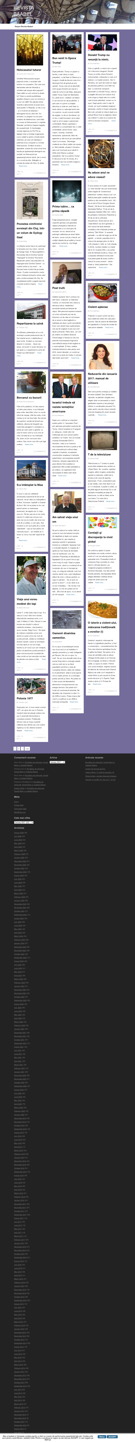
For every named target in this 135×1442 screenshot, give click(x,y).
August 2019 (19, 1132)
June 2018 (18, 1182)
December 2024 (20, 904)
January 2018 (19, 1200)
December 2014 (20, 1332)
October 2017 (19, 1211)
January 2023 (19, 986)
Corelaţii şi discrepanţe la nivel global (100, 537)
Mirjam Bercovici (24, 608)
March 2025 (18, 893)
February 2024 (19, 939)
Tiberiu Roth (94, 181)
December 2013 (20, 1375)
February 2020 (19, 1111)
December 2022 (20, 989)
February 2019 (19, 1154)
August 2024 (19, 918)
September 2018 (20, 1171)
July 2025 (17, 879)
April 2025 (18, 889)
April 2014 (18, 1361)
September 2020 (20, 1086)
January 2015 (19, 1329)
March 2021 (18, 1064)
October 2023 (19, 954)
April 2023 (18, 975)
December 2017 (20, 1204)
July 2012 (17, 1432)
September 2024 (20, 914)
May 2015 (18, 1314)
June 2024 (18, 925)
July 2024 (17, 922)
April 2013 (18, 1400)
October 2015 (19, 1296)
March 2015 (18, 1322)
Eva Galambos (95, 63)
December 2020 (20, 1075)
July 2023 (17, 964)
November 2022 (20, 993)
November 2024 (20, 907)
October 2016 (19, 1254)
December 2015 (20, 1289)
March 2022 (18, 1022)
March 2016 (18, 1279)
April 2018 (18, 1189)
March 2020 (18, 1107)
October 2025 (19, 868)
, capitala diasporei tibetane (100, 776)
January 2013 (19, 1411)
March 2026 (18, 850)
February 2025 (19, 897)
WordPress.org (19, 812)
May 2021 (18, 1057)
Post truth (58, 288)
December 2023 (20, 947)
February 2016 (19, 1282)
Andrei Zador (23, 241)
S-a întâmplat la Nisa (30, 485)
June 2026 (18, 839)
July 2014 (17, 1350)
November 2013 (20, 1379)
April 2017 (18, 1232)
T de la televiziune (99, 454)
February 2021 (19, 1068)
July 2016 (17, 1264)
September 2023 (20, 957)
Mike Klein (57, 67)
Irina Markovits (95, 387)
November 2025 (20, 864)
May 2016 (18, 1271)
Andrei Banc (58, 642)
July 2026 (17, 836)
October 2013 (19, 1382)
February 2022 (19, 1025)
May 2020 (18, 1100)
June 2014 (18, 1354)
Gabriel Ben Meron (60, 292)
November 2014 (20, 1336)
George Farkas (95, 546)
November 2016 (20, 1250)
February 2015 (19, 1325)
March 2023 (18, 979)
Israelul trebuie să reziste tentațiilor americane (63, 406)
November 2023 (20, 950)
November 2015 (20, 1293)
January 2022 (19, 1029)
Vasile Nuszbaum (60, 526)
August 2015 (19, 1304)
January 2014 (19, 1371)
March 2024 (18, 936)
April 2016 (18, 1275)
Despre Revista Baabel (24, 26)
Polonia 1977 (25, 698)
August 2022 (19, 1004)
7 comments (111, 508)
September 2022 (20, 1000)
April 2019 (18, 1147)
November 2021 (20, 1036)
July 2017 (17, 1221)
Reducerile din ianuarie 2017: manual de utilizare (102, 378)
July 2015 (17, 1307)
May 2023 (18, 972)
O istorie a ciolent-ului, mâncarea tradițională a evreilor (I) (102, 627)
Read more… (23, 166)
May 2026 (18, 843)
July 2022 (17, 1007)
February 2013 (19, 1407)
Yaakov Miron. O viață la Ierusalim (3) (99, 772)
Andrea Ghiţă (58, 215)
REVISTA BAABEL (23, 10)
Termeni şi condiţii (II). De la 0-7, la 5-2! (100, 779)
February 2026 (19, 854)
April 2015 (18, 1318)
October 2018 (19, 1168)
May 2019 (18, 1143)
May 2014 (18, 1357)
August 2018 (19, 1175)
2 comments (40, 294)
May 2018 (18, 1186)
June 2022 (18, 1011)
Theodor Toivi (23, 327)
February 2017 (19, 1239)
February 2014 (19, 1368)
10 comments (74, 171)
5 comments (111, 130)
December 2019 (20, 1118)
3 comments (40, 451)
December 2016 (20, 1246)
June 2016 (18, 1268)
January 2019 (19, 1157)
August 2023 (19, 961)
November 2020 (20, 1079)
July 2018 (17, 1179)
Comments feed (20, 808)
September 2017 (20, 1214)
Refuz (102, 1436)
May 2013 (18, 1396)
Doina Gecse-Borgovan (26, 402)
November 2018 (20, 1164)
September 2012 (20, 1425)
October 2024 (19, 911)
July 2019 (17, 1136)
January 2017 (19, 1243)
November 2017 (20, 1207)
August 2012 (19, 1429)
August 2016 (19, 1261)
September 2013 (20, 1386)
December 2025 (20, 861)
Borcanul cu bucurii (29, 397)
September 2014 (20, 1343)
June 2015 (18, 1311)
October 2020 (19, 1082)
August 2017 (19, 1218)
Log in (16, 801)
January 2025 (19, 900)
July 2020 (17, 1093)
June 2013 (18, 1393)
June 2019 (18, 1139)
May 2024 (18, 929)
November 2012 (20, 1418)
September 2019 (20, 1129)
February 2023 (19, 982)
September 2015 (20, 1300)
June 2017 (18, 1225)
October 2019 (19, 1125)
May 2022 (18, 1014)
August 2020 (19, 1089)
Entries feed (18, 805)
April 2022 (18, 1018)
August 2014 (19, 1347)
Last (27, 748)
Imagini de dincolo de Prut (95, 769)
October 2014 (19, 1339)
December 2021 (20, 1032)
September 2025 (20, 872)
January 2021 (19, 1072)
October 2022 (19, 997)
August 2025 (19, 875)
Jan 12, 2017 (20, 451)
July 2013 (17, 1389)
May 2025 (18, 886)
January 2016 (19, 1286)
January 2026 (19, 857)
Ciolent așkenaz (98, 307)
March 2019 (18, 1150)
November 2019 (20, 1122)
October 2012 (19, 1421)
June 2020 (18, 1097)
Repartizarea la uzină (30, 323)
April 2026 (18, 847)
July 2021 (17, 1050)
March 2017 (18, 1236)
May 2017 (18, 1229)
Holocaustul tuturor (29, 70)
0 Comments (111, 274)
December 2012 (20, 1414)
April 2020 (18, 1104)
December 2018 (20, 1161)
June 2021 (18, 1054)
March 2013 (18, 1404)
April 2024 (18, 932)
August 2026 (19, 832)
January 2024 (19, 943)
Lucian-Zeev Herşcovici (26, 74)
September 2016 (20, 1257)
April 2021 (18, 1061)
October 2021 (19, 1039)
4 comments (40, 173)
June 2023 (18, 968)
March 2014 (18, 1364)
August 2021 (19, 1047)
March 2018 (18, 1193)
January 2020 (19, 1114)
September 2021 (20, 1043)
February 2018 (19, 1196)
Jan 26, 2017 (20, 172)
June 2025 (18, 882)
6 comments (75, 482)
